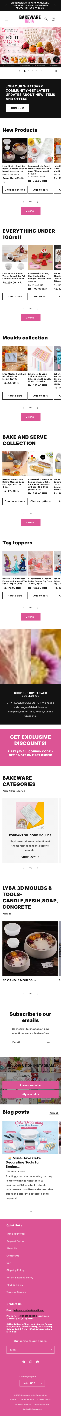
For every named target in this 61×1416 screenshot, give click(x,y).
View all (30, 210)
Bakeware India (28, 1395)
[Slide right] (37, 201)
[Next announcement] (55, 5)
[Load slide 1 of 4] (25, 71)
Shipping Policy (15, 1270)
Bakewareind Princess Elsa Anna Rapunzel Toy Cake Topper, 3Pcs (14, 581)
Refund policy (27, 1399)
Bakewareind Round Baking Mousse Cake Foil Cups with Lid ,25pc (13, 483)
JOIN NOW (17, 108)
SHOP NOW (28, 856)
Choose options (15, 189)
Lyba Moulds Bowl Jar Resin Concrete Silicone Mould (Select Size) (14, 168)
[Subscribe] (48, 1042)
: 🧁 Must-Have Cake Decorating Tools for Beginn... (23, 1162)
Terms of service (23, 1404)
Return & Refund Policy (20, 1277)
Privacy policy (44, 1399)
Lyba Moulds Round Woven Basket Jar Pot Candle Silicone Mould (13, 276)
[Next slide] (42, 71)
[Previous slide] (19, 71)
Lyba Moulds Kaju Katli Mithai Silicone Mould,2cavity (14, 376)
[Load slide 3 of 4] (32, 71)
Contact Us (13, 1255)
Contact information (32, 1409)
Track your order (16, 1233)
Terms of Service (16, 1292)
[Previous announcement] (6, 5)
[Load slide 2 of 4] (29, 71)
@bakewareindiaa (30, 1085)
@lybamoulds (30, 1094)
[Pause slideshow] (57, 71)
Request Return (15, 1241)
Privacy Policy (15, 1285)
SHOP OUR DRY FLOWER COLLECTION (30, 694)
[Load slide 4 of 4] (36, 71)
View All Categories (13, 791)
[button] (6, 19)
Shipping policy (41, 1404)
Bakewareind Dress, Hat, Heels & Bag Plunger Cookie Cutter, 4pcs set (40, 277)
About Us (12, 1248)
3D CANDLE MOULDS (17, 980)
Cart (9, 1263)
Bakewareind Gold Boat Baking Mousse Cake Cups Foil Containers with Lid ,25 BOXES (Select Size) (40, 484)
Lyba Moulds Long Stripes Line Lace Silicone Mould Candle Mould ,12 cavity (39, 378)
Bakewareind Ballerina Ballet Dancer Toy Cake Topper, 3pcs (40, 581)
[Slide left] (23, 201)
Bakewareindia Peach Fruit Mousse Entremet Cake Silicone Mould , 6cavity (40, 170)
